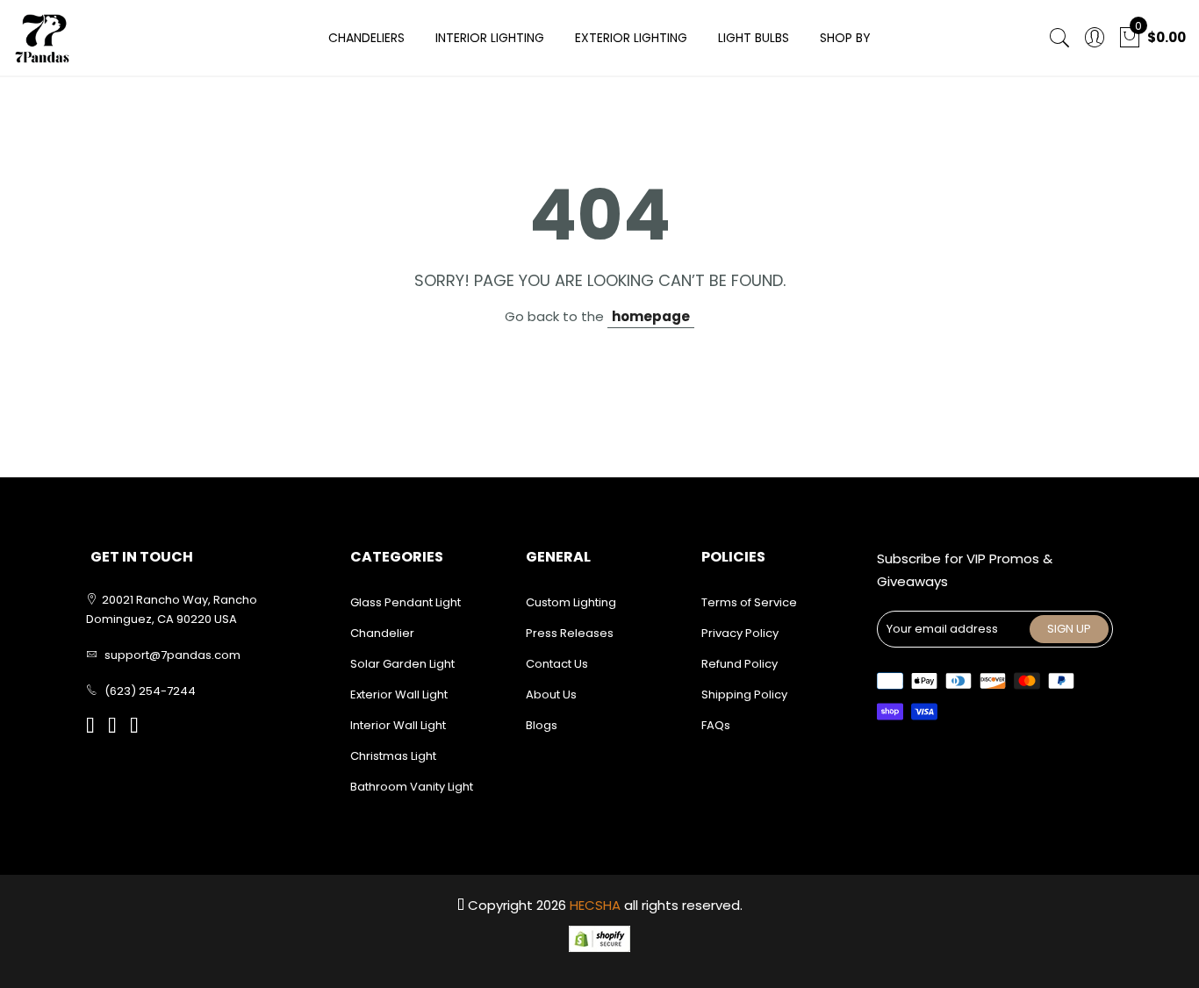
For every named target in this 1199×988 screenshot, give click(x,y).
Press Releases (570, 633)
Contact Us (557, 663)
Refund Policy (739, 663)
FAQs (715, 725)
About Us (551, 694)
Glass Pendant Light (405, 602)
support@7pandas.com (172, 655)
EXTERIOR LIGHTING (631, 38)
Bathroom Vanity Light (411, 786)
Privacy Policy (740, 633)
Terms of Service (749, 602)
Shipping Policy (744, 694)
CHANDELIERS (366, 38)
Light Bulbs (753, 38)
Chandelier (382, 633)
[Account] (1094, 38)
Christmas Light (393, 756)
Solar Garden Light (402, 663)
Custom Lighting (571, 602)
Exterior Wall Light (399, 694)
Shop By (845, 38)
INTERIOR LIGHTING (489, 38)
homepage (651, 316)
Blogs (541, 725)
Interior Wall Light (398, 725)
